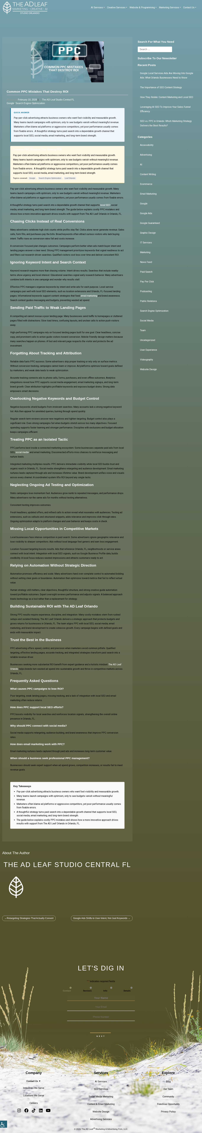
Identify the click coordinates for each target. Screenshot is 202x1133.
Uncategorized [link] (147, 340)
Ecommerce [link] (146, 184)
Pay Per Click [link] (147, 281)
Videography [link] (146, 359)
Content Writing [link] (148, 174)
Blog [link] (168, 1081)
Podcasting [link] (146, 291)
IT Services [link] (146, 242)
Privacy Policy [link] (168, 1111)
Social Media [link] (146, 320)
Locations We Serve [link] (33, 1095)
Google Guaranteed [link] (150, 223)
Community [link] (168, 1096)
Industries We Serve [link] (33, 1088)
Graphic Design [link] (148, 232)
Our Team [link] (168, 1089)
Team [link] (143, 330)
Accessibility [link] (146, 145)
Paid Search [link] (146, 271)
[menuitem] (98, 7)
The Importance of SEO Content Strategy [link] (161, 87)
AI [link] (141, 164)
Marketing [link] (145, 252)
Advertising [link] (146, 154)
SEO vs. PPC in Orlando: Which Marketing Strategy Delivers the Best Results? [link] (166, 123)
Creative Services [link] (116, 7)
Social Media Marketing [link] (101, 1096)
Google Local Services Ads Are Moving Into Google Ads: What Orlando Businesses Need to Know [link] (166, 75)
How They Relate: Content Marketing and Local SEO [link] (166, 97)
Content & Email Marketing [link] (101, 1104)
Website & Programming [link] (142, 7)
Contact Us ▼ (33, 1081)
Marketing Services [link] (169, 7)
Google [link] (10, 103)
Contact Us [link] (188, 7)
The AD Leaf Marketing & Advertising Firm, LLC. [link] (104, 1129)
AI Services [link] (97, 7)
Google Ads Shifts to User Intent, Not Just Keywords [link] (100, 918)
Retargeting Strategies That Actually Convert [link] (30, 918)
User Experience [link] (148, 349)
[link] (3, 1124)
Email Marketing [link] (148, 193)
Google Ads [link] (146, 213)
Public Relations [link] (148, 301)
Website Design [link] (148, 369)
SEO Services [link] (101, 1089)
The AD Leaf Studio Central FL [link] (58, 99)
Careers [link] (34, 1103)
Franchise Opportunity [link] (168, 1104)
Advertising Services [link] (101, 1119)
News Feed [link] (146, 262)
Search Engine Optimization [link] (30, 103)
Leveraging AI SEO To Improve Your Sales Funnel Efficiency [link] (165, 109)
